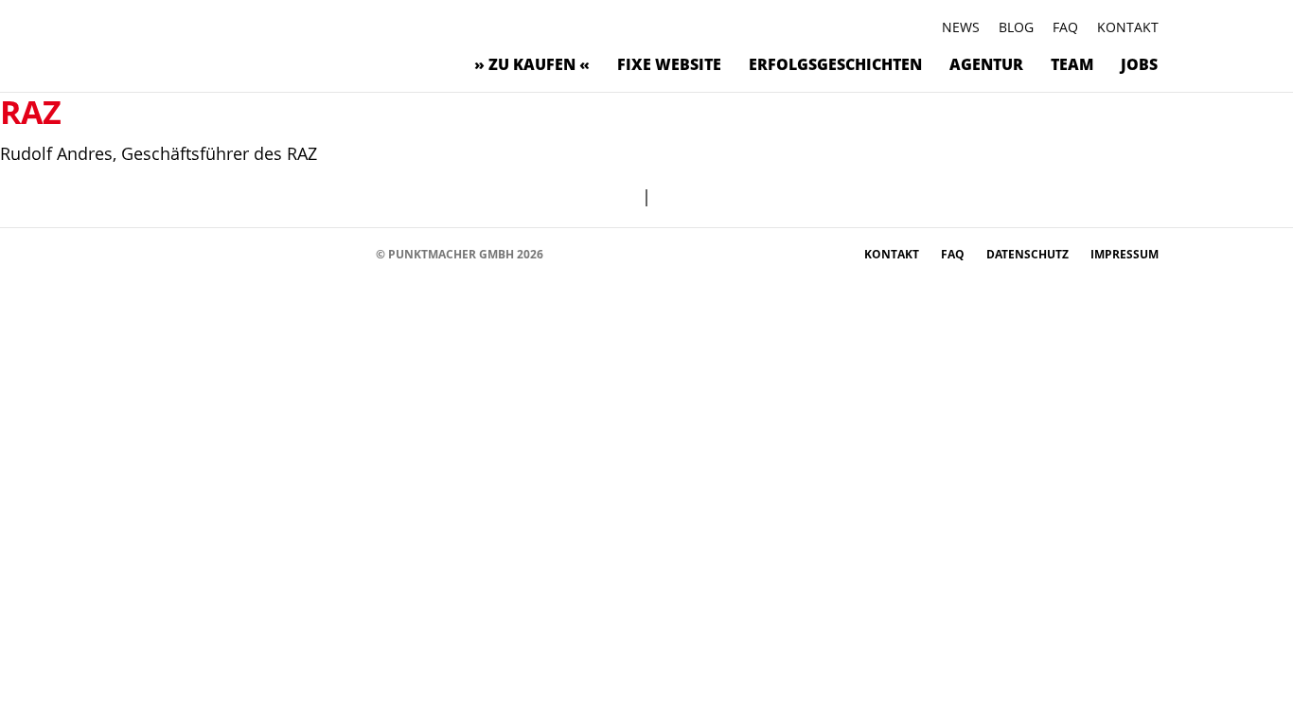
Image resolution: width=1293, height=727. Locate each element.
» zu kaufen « (532, 64)
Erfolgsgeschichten (835, 64)
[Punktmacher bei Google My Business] (353, 253)
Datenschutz (1029, 254)
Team (1072, 64)
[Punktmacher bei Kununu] (267, 253)
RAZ (31, 111)
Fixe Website (669, 64)
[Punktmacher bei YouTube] (239, 253)
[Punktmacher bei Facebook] (154, 253)
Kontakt (1128, 27)
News (961, 27)
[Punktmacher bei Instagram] (182, 253)
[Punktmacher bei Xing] (296, 253)
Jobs (1139, 64)
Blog (1016, 27)
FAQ (1065, 27)
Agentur (986, 64)
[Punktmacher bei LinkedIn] (324, 253)
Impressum (1124, 254)
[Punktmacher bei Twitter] (211, 253)
